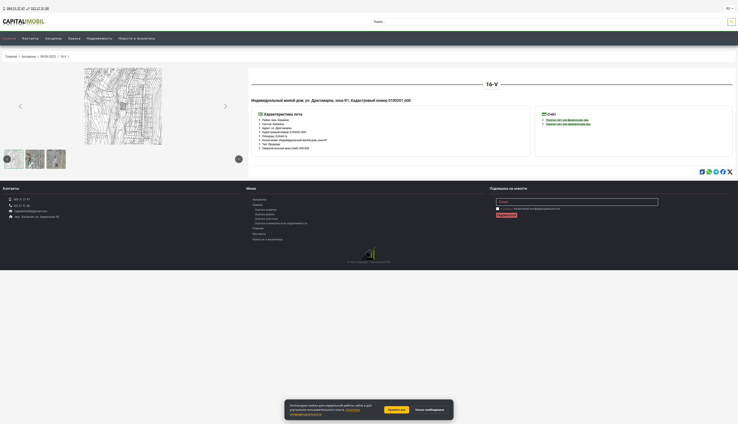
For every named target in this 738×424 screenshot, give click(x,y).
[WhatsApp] (709, 172)
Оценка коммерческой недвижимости (281, 223)
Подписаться (506, 215)
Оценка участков (266, 218)
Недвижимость (99, 38)
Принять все (396, 410)
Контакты (30, 38)
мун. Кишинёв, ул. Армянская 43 (37, 217)
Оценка (74, 38)
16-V (63, 56)
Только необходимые (429, 410)
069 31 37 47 (16, 8)
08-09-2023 (48, 56)
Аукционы (53, 38)
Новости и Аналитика (137, 38)
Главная (9, 38)
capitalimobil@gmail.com (30, 211)
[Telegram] (716, 172)
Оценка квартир (265, 209)
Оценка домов (265, 214)
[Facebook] (723, 172)
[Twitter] (730, 172)
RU (728, 8)
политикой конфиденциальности (537, 208)
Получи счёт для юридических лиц (568, 124)
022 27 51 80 (40, 8)
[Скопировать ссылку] (702, 172)
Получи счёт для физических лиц (567, 120)
